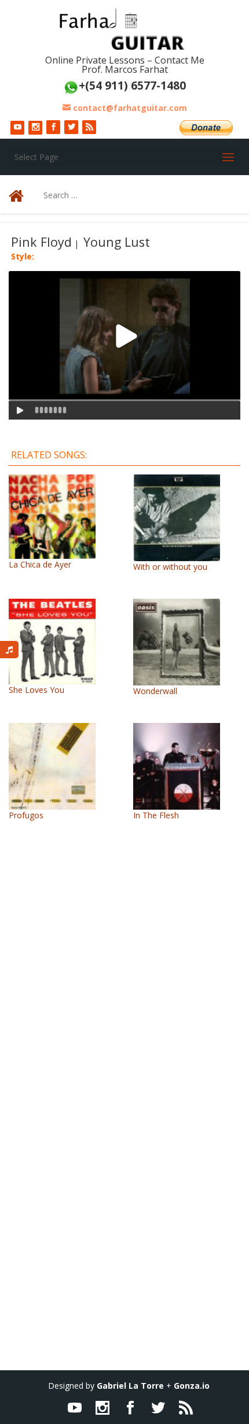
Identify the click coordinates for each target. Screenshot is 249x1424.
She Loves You (36, 689)
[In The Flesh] (176, 803)
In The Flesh (156, 815)
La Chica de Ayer (40, 564)
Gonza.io (192, 1385)
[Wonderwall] (176, 679)
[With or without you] (176, 555)
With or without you (170, 566)
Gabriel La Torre (130, 1385)
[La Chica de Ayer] (52, 552)
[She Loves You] (52, 678)
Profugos (26, 815)
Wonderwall (155, 690)
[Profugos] (52, 803)
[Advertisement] (124, 997)
